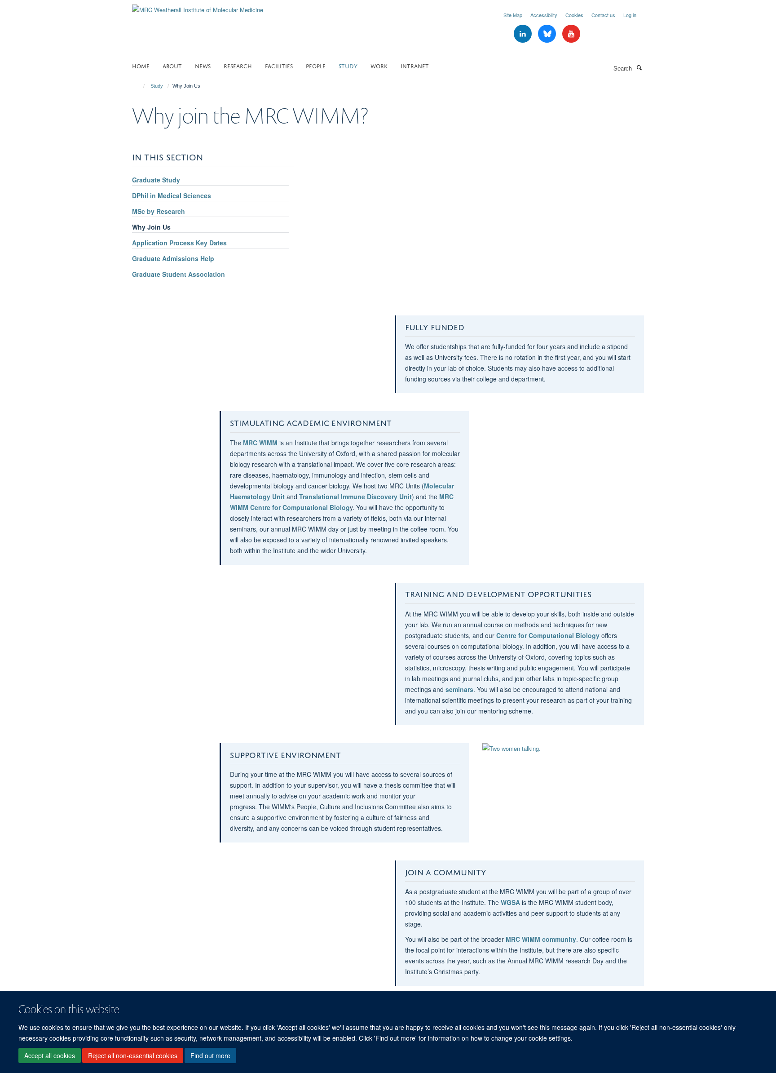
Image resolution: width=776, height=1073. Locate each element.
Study (348, 65)
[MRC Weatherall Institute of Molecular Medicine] (197, 6)
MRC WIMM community (541, 939)
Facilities (279, 65)
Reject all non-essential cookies (132, 1055)
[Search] (639, 67)
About (172, 65)
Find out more (210, 1055)
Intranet (415, 65)
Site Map (512, 14)
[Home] (140, 86)
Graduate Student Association (178, 274)
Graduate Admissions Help (173, 258)
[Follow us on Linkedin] (524, 34)
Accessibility (543, 14)
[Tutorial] (563, 748)
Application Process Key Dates (179, 242)
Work (379, 65)
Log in (629, 14)
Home (141, 65)
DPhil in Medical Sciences (171, 195)
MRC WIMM (260, 442)
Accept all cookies (49, 1055)
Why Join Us (151, 226)
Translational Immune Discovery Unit (355, 496)
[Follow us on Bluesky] (548, 34)
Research (238, 65)
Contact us (603, 14)
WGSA (510, 902)
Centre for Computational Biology (548, 635)
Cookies (574, 14)
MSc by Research (158, 211)
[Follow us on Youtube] (571, 34)
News (203, 65)
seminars (459, 689)
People (316, 65)
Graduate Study (156, 179)
